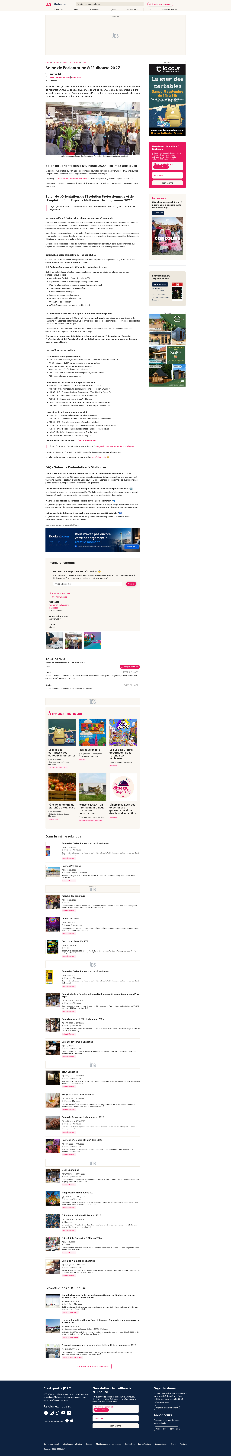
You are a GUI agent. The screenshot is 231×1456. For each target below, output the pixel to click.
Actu (150, 9)
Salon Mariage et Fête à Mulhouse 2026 (83, 1019)
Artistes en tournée (169, 9)
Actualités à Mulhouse (70, 1312)
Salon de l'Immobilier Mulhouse (78, 1260)
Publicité (183, 1444)
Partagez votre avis (131, 667)
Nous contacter (161, 1444)
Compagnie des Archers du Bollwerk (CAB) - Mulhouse (86, 1329)
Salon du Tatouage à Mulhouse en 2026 (83, 1117)
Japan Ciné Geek (70, 918)
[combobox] (167, 166)
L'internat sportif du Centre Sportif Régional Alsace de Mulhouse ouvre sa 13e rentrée (101, 1321)
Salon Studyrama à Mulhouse (77, 1041)
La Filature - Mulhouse (73, 1304)
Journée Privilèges (71, 866)
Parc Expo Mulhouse (60, 77)
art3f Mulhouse (70, 1071)
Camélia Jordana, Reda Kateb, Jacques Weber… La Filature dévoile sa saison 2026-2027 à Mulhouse (98, 1296)
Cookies (89, 1444)
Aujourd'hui (58, 9)
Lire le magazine (160, 284)
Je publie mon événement (167, 1408)
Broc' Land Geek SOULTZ (75, 941)
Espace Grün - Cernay (73, 925)
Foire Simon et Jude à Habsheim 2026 (81, 1215)
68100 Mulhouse (59, 597)
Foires (84, 62)
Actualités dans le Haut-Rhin (72, 1357)
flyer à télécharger (87, 440)
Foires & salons (74, 62)
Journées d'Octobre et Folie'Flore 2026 (82, 1140)
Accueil (48, 62)
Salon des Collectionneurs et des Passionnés (85, 843)
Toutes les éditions (159, 294)
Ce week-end (94, 9)
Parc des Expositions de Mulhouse (72, 178)
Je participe (158, 213)
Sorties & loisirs (132, 9)
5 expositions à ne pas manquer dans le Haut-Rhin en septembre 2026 (99, 1345)
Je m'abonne (167, 183)
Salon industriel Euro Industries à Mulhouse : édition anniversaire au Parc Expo (100, 995)
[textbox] (169, 167)
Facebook (53, 608)
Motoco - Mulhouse (72, 1101)
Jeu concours (167, 202)
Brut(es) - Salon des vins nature (78, 1094)
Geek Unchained (70, 1170)
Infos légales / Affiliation (72, 1444)
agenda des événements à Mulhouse (115, 446)
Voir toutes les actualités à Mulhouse (93, 1366)
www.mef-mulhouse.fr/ (59, 605)
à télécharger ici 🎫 (100, 457)
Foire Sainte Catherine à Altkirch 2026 (82, 1238)
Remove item (167, 167)
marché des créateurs (73, 896)
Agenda (113, 9)
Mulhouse (60, 4)
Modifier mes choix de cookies (108, 1444)
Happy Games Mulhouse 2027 (77, 1192)
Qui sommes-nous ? (51, 1444)
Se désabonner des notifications (138, 1444)
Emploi (173, 1444)
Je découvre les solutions (167, 1429)
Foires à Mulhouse (68, 858)
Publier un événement (161, 4)
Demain (76, 9)
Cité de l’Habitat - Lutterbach (75, 873)
